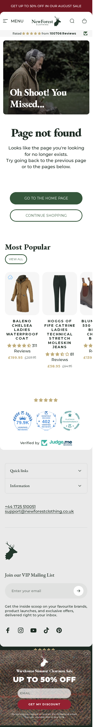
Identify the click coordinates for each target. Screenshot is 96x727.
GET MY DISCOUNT (44, 704)
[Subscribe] (78, 591)
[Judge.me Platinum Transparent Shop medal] (70, 421)
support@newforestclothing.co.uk (39, 511)
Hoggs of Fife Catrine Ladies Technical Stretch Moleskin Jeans (59, 334)
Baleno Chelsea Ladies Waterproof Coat (22, 330)
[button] (19, 345)
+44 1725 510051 (20, 506)
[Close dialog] (87, 653)
